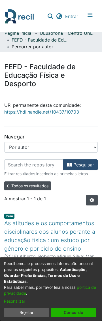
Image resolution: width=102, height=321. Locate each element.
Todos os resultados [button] (29, 185)
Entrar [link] (72, 16)
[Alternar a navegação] (90, 16)
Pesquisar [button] (83, 165)
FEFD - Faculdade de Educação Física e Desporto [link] (40, 40)
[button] (50, 16)
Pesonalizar (14, 301)
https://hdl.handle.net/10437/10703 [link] (41, 112)
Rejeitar (26, 312)
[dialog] (51, 289)
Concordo (73, 312)
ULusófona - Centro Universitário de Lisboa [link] (68, 33)
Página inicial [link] (19, 33)
